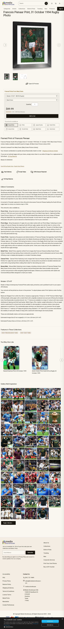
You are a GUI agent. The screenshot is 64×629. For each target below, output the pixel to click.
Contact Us (26, 574)
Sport (25, 332)
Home (3, 332)
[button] (22, 627)
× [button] (62, 619)
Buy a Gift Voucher (49, 567)
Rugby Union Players (19, 166)
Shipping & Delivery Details (50, 151)
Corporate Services (49, 560)
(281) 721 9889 (29, 577)
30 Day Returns (12, 156)
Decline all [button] (50, 625)
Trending (39, 8)
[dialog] (32, 623)
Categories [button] (7, 8)
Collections (21, 8)
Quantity (28, 104)
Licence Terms (7, 594)
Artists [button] (14, 8)
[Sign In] (59, 3)
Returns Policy (7, 584)
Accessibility (6, 574)
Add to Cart (32, 116)
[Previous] (5, 45)
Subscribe (30, 552)
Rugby (16, 332)
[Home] (10, 3)
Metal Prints (6, 598)
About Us (46, 543)
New (46, 8)
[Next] (59, 45)
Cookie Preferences (8, 605)
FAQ (4, 577)
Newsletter (6, 601)
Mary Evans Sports (9, 332)
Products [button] (52, 8)
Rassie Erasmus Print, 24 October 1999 (14, 371)
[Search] (46, 3)
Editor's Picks (31, 8)
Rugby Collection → (8, 523)
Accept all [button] (50, 621)
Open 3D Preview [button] (34, 83)
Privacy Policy (7, 581)
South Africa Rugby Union (7, 166)
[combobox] (32, 3)
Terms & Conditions (8, 591)
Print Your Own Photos (50, 563)
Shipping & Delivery (8, 588)
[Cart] (56, 3)
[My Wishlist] (52, 3)
